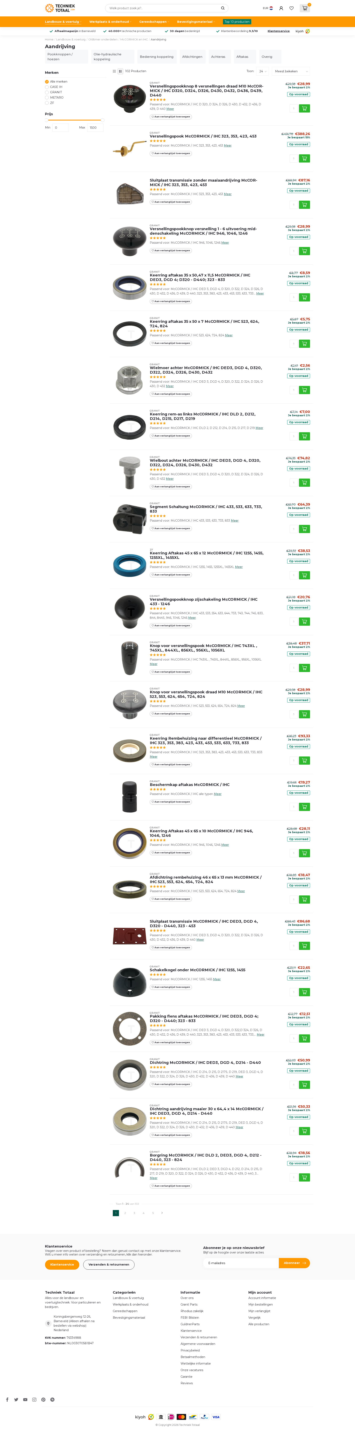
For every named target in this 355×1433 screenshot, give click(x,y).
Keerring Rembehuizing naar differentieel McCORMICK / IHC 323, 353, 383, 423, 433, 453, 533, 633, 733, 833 (206, 740)
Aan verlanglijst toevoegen (172, 116)
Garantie (186, 1376)
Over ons (187, 1298)
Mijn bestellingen (260, 1304)
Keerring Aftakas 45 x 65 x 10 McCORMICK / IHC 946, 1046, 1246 (201, 833)
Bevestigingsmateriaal (194, 22)
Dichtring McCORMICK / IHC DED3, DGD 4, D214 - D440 (205, 1062)
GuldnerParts (190, 1324)
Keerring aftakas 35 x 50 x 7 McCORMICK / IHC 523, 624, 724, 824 (204, 323)
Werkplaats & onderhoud (109, 22)
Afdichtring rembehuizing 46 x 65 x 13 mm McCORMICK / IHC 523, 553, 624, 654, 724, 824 (206, 879)
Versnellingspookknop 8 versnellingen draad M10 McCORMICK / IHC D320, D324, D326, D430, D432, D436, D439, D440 (206, 91)
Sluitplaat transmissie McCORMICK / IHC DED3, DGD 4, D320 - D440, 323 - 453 (204, 923)
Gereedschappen (153, 22)
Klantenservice (279, 31)
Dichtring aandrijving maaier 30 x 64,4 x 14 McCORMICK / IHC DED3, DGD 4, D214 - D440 (206, 1111)
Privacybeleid (190, 1350)
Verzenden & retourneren (109, 1264)
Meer (170, 109)
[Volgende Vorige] (162, 1213)
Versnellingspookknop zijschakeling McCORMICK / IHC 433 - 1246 (203, 601)
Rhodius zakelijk (192, 1311)
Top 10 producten (237, 22)
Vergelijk (254, 1317)
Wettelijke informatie (196, 1363)
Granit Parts (189, 1304)
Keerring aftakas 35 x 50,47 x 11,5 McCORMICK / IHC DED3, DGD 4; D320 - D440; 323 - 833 (200, 277)
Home (49, 39)
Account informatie (262, 1298)
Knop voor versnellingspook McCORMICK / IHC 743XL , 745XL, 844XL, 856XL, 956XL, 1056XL (203, 648)
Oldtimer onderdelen (103, 39)
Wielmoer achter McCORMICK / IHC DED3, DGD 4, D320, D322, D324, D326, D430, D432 (206, 370)
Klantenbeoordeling (239, 31)
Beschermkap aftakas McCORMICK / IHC (189, 784)
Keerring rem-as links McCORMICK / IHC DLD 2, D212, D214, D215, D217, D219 (203, 416)
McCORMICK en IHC (134, 39)
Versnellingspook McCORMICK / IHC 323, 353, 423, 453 (203, 136)
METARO (56, 97)
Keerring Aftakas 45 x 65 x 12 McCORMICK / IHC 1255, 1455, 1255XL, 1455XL (207, 555)
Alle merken (58, 81)
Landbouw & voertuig (62, 22)
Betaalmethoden (193, 1357)
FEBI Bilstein (190, 1317)
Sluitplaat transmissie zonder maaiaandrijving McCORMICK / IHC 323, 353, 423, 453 (203, 182)
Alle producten (258, 1324)
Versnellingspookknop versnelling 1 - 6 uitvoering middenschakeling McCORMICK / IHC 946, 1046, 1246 (203, 231)
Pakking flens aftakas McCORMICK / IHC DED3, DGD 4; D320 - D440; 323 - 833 (204, 1018)
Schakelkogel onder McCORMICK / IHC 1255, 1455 (197, 970)
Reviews (187, 1383)
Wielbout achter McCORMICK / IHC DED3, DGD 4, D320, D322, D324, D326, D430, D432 (205, 462)
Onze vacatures (192, 1370)
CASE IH (56, 87)
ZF (52, 103)
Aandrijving (158, 39)
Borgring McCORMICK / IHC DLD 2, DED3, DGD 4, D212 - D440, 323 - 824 (206, 1157)
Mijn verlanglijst (259, 1311)
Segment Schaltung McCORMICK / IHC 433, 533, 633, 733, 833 (206, 509)
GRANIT (56, 92)
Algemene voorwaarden (198, 1344)
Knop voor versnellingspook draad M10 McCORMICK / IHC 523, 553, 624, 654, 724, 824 (206, 694)
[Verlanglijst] (291, 8)
